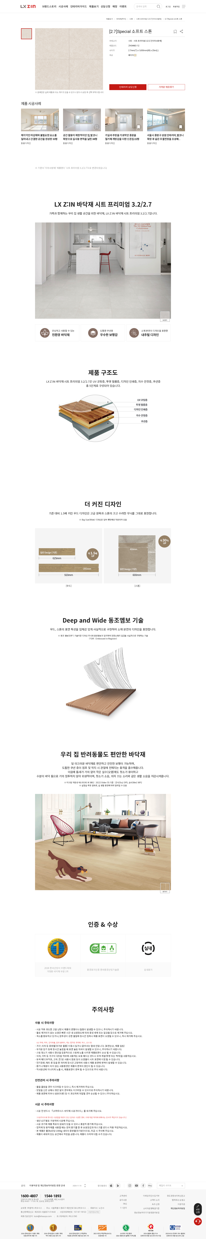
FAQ (125, 1204)
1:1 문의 (123, 1208)
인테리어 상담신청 (128, 87)
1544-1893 (52, 1196)
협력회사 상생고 (178, 1200)
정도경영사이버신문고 (176, 1196)
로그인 (168, 7)
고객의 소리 (154, 1200)
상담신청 (198, 1210)
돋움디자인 (26, 143)
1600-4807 (29, 1196)
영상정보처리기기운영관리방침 (146, 1213)
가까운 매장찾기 (166, 87)
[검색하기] (158, 6)
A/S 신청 (155, 1204)
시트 (131, 19)
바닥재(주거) (121, 19)
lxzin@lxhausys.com (43, 1216)
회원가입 (176, 7)
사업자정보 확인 (93, 1212)
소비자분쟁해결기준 (151, 1208)
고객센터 (123, 1196)
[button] (181, 31)
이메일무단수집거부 (151, 1196)
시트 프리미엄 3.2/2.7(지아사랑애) (148, 19)
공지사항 (123, 1200)
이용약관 (181, 1204)
